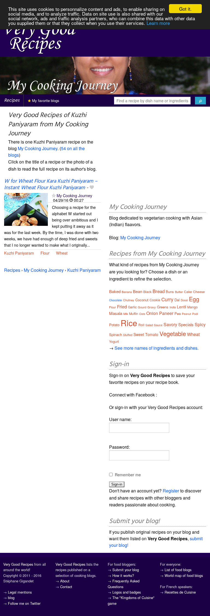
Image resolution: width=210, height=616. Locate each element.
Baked (115, 291)
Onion (152, 313)
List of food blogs (178, 569)
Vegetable (172, 333)
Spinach (115, 334)
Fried (122, 306)
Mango (192, 307)
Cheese (199, 291)
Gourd (142, 307)
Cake (188, 291)
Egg (194, 299)
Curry (167, 299)
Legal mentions (20, 592)
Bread (159, 291)
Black (147, 291)
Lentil (181, 307)
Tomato (151, 334)
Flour (44, 253)
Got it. (185, 8)
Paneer (166, 313)
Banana (127, 292)
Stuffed (127, 334)
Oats (142, 314)
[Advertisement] (157, 156)
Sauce (158, 325)
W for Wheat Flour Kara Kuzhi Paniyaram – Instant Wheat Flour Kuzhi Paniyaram (50, 184)
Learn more (158, 22)
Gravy (151, 307)
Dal (177, 299)
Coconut (141, 299)
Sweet (138, 334)
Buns (170, 291)
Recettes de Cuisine (180, 592)
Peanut (186, 314)
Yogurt (114, 341)
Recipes (11, 100)
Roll (141, 324)
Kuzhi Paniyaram (19, 253)
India (173, 307)
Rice (129, 323)
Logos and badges (126, 592)
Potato (114, 324)
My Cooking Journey (37, 148)
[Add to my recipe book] (92, 188)
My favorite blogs (45, 100)
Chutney (128, 300)
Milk (125, 314)
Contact (66, 586)
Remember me (128, 474)
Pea (177, 313)
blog (11, 597)
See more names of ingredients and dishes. (157, 348)
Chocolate (115, 300)
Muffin (133, 313)
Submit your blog (125, 569)
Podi (195, 314)
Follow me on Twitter (24, 603)
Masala (115, 313)
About (64, 580)
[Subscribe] (54, 195)
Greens (162, 307)
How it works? (123, 575)
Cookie (155, 299)
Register (171, 490)
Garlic (132, 307)
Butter (179, 292)
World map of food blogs (184, 575)
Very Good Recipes (18, 564)
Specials (186, 324)
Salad (149, 325)
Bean (137, 291)
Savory (170, 324)
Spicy (200, 324)
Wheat (62, 253)
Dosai (184, 300)
